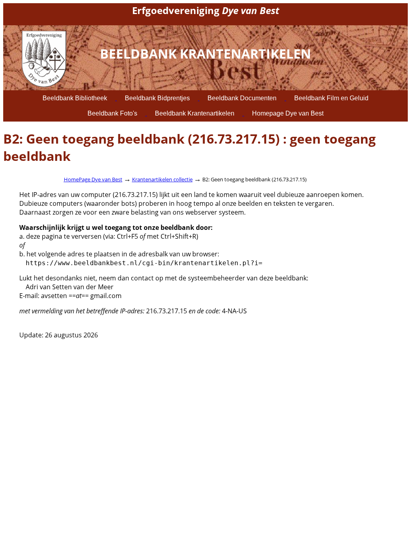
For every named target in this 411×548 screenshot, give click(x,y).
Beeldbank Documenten (242, 98)
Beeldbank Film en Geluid (331, 98)
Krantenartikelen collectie (162, 179)
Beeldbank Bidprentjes (157, 98)
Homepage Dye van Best (288, 113)
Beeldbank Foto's (112, 113)
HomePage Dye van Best (93, 179)
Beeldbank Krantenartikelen (194, 113)
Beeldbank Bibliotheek (75, 98)
